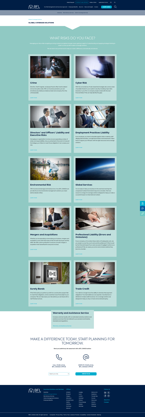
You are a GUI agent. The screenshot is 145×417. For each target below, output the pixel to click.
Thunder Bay (94, 396)
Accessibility (83, 414)
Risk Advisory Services (68, 12)
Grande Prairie (69, 400)
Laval (80, 394)
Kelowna (68, 408)
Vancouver (94, 400)
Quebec (81, 404)
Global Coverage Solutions (50, 394)
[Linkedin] (105, 392)
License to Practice (74, 414)
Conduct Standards (91, 414)
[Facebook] (105, 396)
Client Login (106, 7)
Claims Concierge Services (81, 12)
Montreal (81, 398)
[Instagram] (108, 396)
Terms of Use (66, 414)
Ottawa (81, 400)
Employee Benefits (73, 7)
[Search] (115, 7)
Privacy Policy (59, 414)
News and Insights (88, 7)
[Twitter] (108, 392)
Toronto (93, 398)
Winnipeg (93, 406)
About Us (81, 7)
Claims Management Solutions (51, 398)
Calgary (68, 396)
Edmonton (68, 398)
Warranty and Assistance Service (62, 326)
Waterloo (93, 404)
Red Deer (81, 406)
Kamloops (68, 406)
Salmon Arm (94, 392)
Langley (81, 392)
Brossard (68, 394)
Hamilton (68, 404)
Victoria (93, 402)
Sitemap (99, 414)
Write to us (86, 374)
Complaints (52, 414)
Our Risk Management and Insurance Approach (55, 7)
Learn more (33, 97)
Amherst (68, 392)
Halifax (68, 402)
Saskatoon (94, 394)
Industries (59, 12)
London (81, 396)
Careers (96, 7)
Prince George (82, 402)
